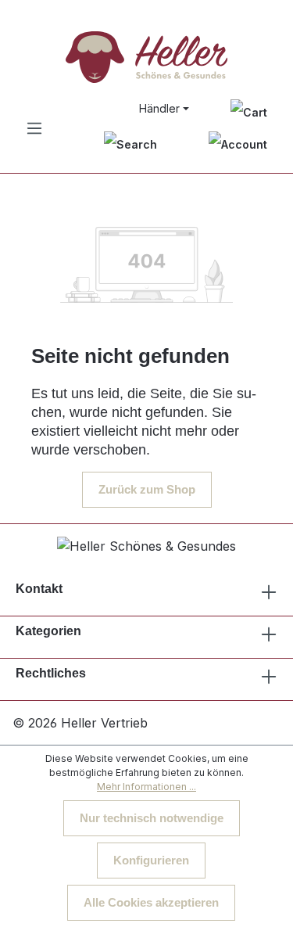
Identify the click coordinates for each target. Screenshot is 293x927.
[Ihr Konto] (237, 144)
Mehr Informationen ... (146, 786)
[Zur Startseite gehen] (146, 57)
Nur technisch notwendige (151, 818)
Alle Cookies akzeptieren (151, 902)
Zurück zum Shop (146, 489)
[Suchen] (130, 144)
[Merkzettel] (248, 111)
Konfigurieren (151, 860)
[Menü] (34, 128)
